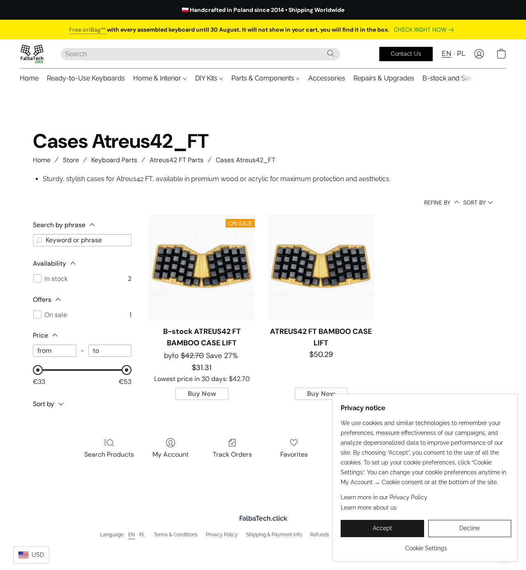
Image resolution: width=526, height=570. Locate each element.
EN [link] (131, 535)
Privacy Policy (222, 535)
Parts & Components (263, 78)
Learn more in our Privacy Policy (384, 497)
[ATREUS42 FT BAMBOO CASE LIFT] (321, 267)
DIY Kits (207, 78)
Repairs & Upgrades (383, 78)
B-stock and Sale (448, 78)
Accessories (326, 78)
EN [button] (446, 53)
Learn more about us (369, 507)
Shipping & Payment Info (274, 535)
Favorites (294, 454)
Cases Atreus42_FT (245, 160)
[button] (32, 54)
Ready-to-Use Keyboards (86, 78)
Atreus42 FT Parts (176, 160)
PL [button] (461, 53)
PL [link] (142, 535)
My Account (170, 454)
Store (71, 160)
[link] (425, 29)
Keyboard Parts (114, 160)
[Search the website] (331, 53)
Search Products (109, 454)
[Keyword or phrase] (39, 240)
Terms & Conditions (176, 535)
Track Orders (232, 454)
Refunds (319, 535)
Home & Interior (158, 78)
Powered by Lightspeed (263, 548)
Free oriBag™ (88, 29)
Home (29, 78)
